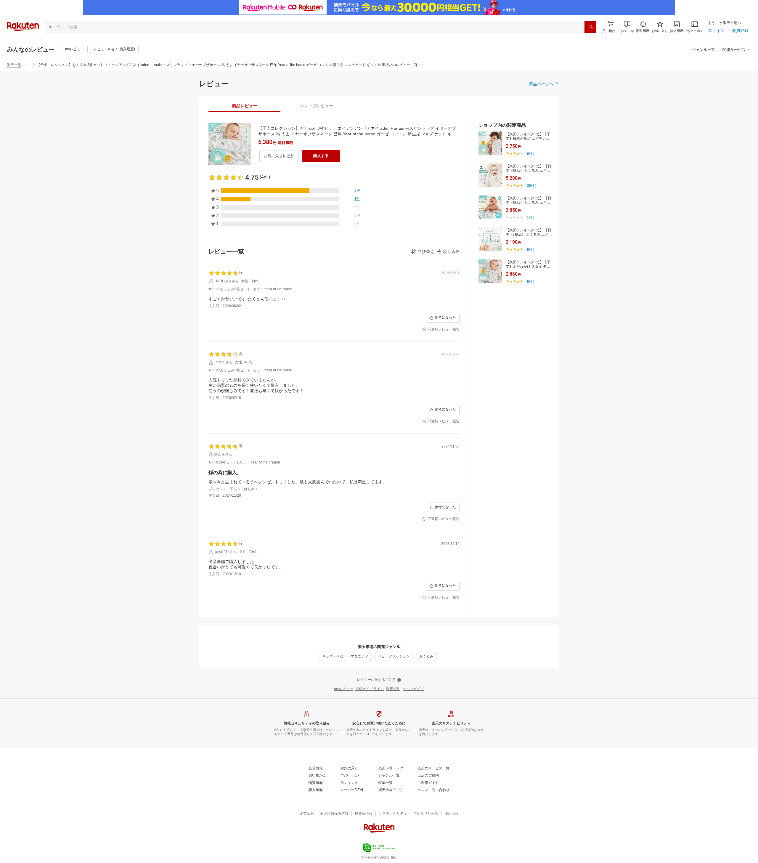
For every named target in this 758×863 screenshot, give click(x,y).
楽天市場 (14, 65)
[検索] (590, 27)
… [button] (29, 65)
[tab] (244, 106)
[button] (627, 27)
